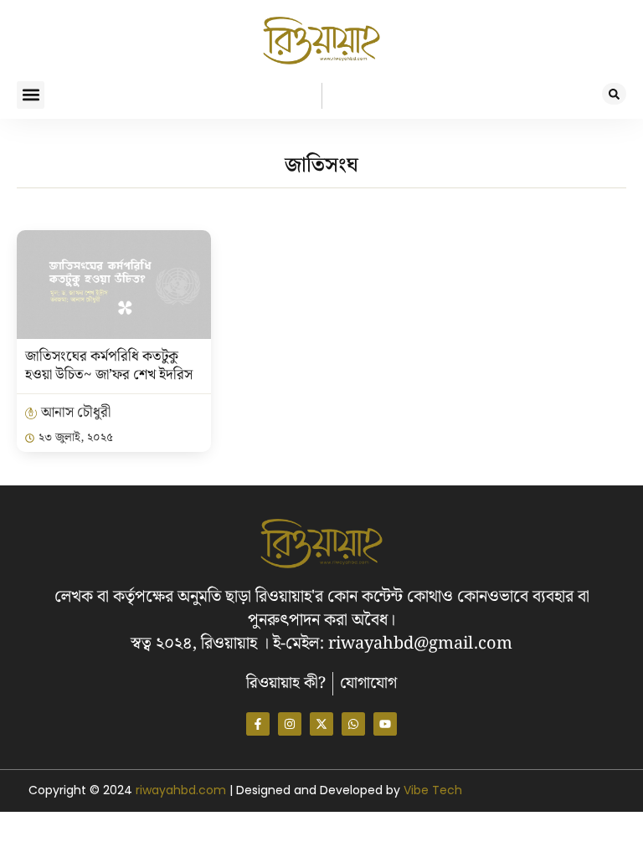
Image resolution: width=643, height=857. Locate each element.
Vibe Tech (433, 790)
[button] (30, 95)
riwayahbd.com (182, 790)
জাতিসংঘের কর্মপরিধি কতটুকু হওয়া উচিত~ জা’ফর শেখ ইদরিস (109, 366)
